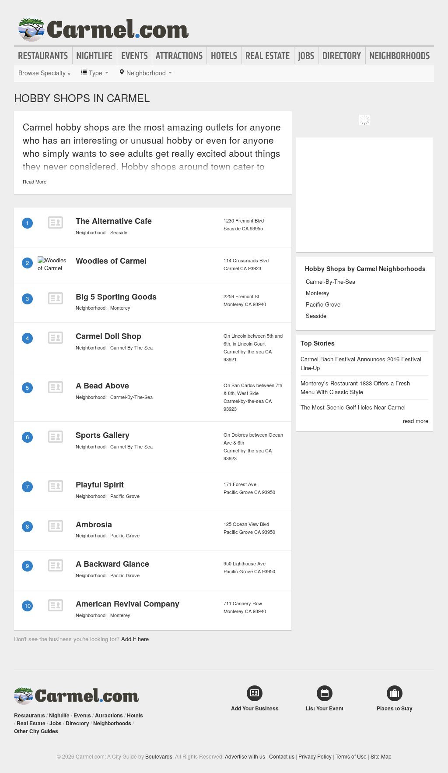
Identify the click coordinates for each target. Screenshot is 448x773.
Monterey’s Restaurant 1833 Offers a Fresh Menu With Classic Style (355, 387)
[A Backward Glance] (55, 565)
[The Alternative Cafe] (55, 222)
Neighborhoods (400, 55)
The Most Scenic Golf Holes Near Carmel (353, 407)
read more (415, 421)
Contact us (281, 756)
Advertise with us (245, 756)
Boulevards (158, 756)
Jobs (306, 55)
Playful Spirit (100, 484)
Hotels (224, 55)
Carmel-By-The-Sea (131, 347)
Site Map (381, 756)
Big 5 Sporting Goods (116, 296)
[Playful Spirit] (55, 486)
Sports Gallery (103, 435)
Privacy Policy (315, 756)
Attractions (179, 55)
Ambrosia (94, 524)
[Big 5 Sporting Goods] (55, 298)
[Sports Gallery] (55, 437)
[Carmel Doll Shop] (55, 338)
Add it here (135, 639)
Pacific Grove (125, 495)
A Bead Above (102, 385)
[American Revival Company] (55, 605)
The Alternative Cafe (114, 220)
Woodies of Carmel (111, 260)
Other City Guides (36, 731)
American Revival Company (127, 603)
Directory (342, 55)
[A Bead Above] (55, 387)
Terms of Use (351, 756)
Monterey (120, 307)
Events (134, 55)
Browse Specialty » (44, 72)
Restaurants (43, 55)
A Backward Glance (112, 563)
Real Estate (268, 55)
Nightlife (95, 55)
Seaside (118, 232)
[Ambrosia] (55, 526)
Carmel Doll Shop (108, 336)
